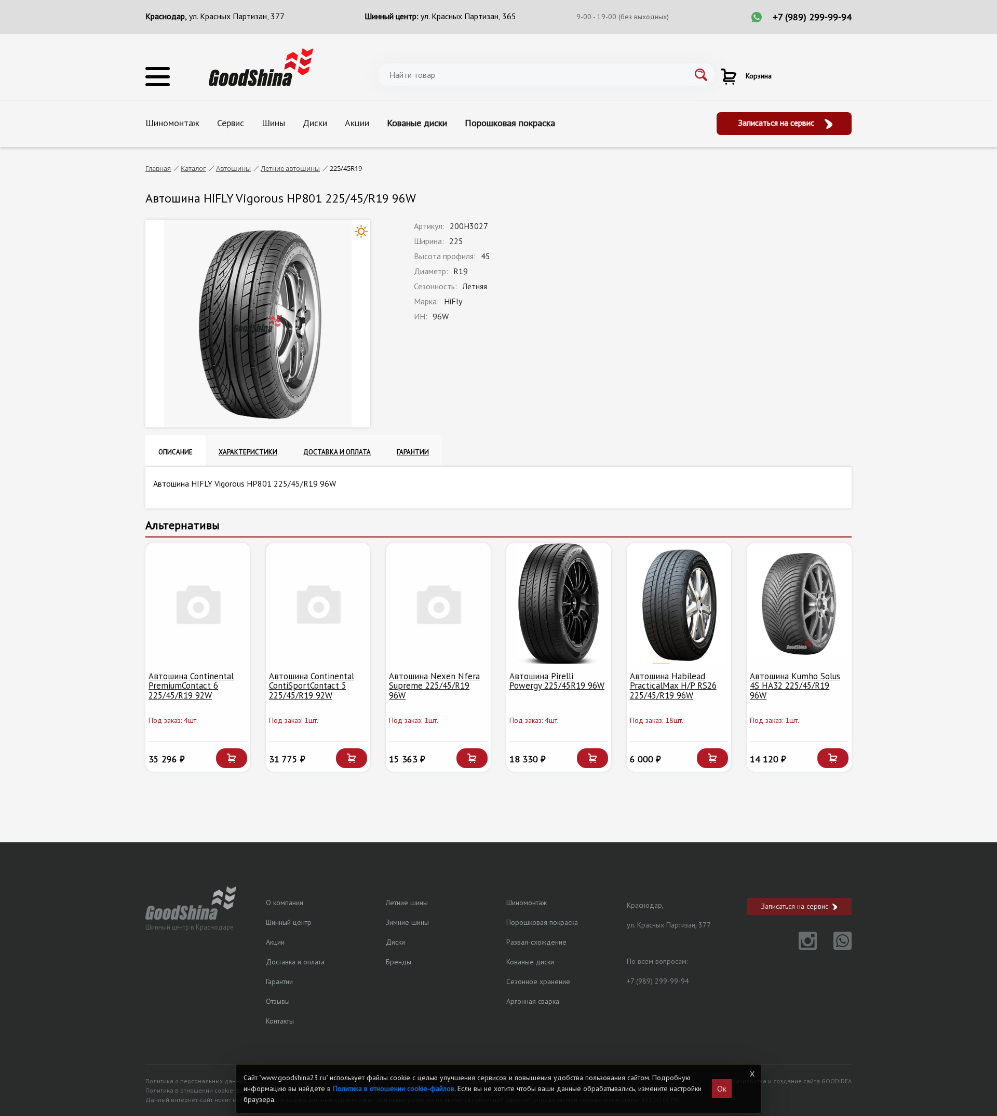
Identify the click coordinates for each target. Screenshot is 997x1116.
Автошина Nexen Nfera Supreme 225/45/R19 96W (434, 685)
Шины (273, 123)
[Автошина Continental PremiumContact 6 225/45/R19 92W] (198, 603)
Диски (315, 123)
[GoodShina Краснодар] (261, 66)
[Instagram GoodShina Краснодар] (801, 947)
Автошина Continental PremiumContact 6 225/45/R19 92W (191, 685)
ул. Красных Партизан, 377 (237, 16)
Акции (357, 123)
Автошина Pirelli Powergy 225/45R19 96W (556, 681)
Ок (721, 1088)
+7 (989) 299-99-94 (812, 17)
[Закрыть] (752, 1074)
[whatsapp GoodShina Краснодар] (835, 947)
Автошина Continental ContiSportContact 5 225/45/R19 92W (311, 685)
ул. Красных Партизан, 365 (468, 16)
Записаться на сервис (777, 122)
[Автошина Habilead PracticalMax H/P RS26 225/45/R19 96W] (679, 603)
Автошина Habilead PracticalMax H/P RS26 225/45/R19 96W (673, 685)
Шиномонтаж (172, 123)
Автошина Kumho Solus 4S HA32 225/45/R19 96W (795, 685)
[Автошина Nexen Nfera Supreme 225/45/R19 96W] (438, 603)
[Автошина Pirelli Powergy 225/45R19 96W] (559, 603)
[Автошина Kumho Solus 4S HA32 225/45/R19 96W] (799, 603)
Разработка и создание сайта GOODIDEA (792, 1081)
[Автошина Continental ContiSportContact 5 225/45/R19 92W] (318, 603)
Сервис (230, 123)
